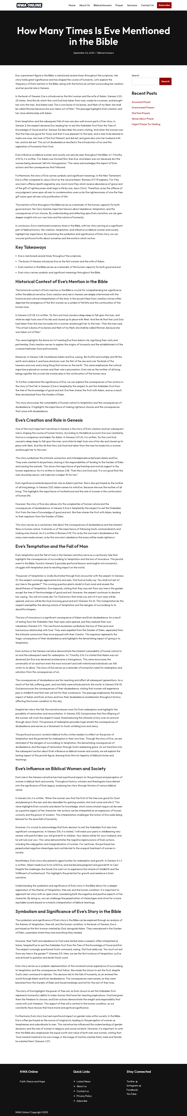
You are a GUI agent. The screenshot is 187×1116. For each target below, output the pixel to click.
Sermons (132, 5)
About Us (84, 5)
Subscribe (164, 5)
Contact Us (147, 5)
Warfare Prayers (141, 113)
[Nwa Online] (29, 5)
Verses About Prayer (143, 118)
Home (72, 5)
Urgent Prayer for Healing (146, 124)
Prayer (119, 5)
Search (135, 75)
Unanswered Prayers (143, 107)
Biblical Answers (103, 5)
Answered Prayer (141, 102)
